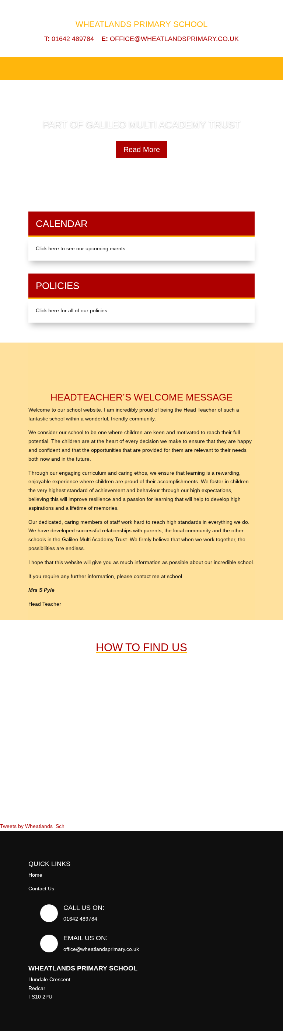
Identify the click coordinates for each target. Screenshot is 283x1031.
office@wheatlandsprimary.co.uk (170, 38)
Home (35, 875)
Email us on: (85, 938)
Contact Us (41, 888)
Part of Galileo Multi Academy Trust (142, 124)
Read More (141, 149)
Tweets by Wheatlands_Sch (32, 826)
